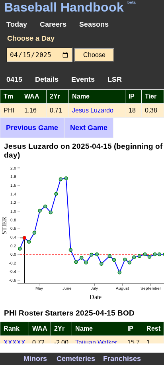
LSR (114, 79)
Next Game (88, 128)
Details (47, 79)
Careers (53, 24)
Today (16, 24)
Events (83, 79)
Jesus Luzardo (92, 110)
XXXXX (14, 342)
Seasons (94, 24)
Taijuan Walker (96, 342)
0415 (14, 79)
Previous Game (32, 128)
